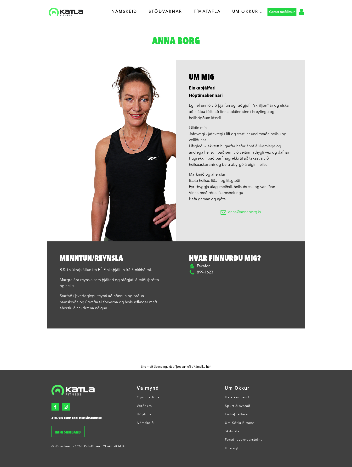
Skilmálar (233, 431)
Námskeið (124, 12)
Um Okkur (245, 12)
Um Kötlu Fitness (240, 423)
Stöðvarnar (165, 12)
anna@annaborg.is (244, 212)
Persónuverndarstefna (243, 439)
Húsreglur (233, 448)
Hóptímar (145, 414)
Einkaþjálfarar (237, 414)
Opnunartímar (149, 397)
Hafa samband (68, 432)
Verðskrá (144, 406)
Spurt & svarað (237, 406)
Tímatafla (207, 12)
